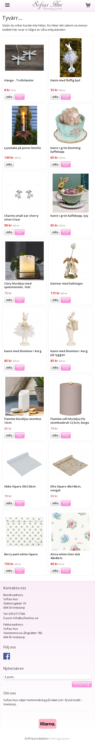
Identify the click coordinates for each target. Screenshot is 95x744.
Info (9, 97)
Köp (19, 97)
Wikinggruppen (60, 738)
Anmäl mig (81, 684)
